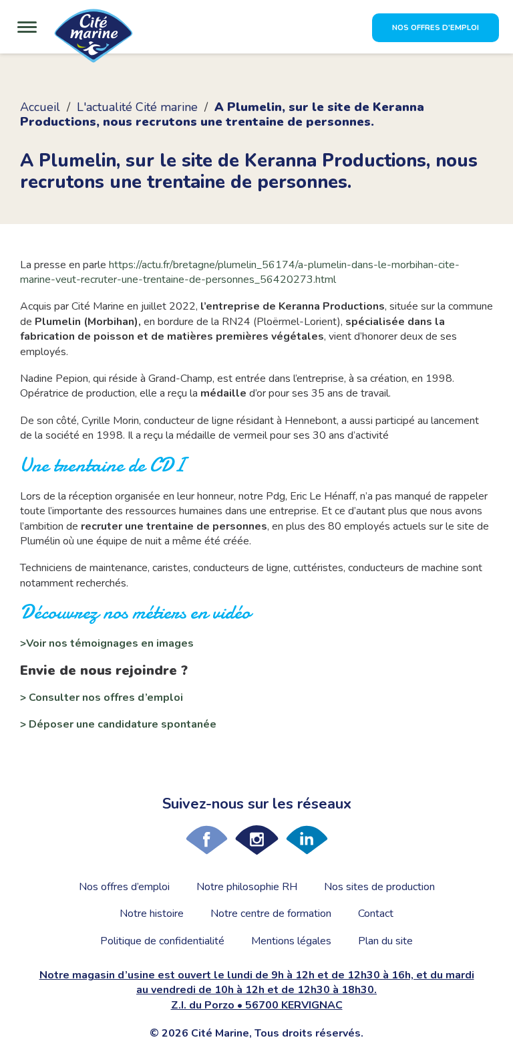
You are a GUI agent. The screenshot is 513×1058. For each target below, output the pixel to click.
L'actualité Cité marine (137, 107)
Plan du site (385, 941)
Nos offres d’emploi (124, 886)
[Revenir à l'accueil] (93, 41)
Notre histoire (152, 913)
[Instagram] (257, 840)
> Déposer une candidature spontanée (118, 724)
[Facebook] (206, 840)
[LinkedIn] (307, 840)
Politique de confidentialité (162, 941)
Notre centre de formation (270, 913)
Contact (375, 913)
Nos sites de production (379, 886)
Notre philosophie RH (246, 886)
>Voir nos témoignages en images (107, 643)
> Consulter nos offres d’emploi (101, 697)
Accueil (40, 107)
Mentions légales (291, 941)
